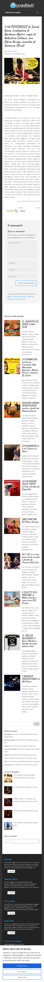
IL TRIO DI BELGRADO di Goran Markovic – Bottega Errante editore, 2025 (30, 641)
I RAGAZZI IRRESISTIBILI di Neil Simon (31, 678)
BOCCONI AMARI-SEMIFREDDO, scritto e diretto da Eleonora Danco (31, 407)
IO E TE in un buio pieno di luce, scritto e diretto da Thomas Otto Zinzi (31, 558)
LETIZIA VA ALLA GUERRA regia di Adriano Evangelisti (24, 761)
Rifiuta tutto (22, 977)
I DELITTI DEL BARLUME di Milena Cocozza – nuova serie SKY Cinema (29, 598)
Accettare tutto (22, 966)
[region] (22, 963)
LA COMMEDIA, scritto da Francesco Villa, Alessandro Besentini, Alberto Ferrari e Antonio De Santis (30, 367)
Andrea (6, 746)
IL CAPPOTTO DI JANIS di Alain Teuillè (30, 324)
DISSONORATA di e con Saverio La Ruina (30, 448)
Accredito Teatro (19, 54)
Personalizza (22, 972)
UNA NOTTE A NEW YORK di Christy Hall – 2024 (22, 758)
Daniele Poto (11, 51)
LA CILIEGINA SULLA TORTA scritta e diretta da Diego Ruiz (30, 485)
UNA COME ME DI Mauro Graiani (30, 520)
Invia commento (26, 283)
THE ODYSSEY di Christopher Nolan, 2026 (23, 746)
